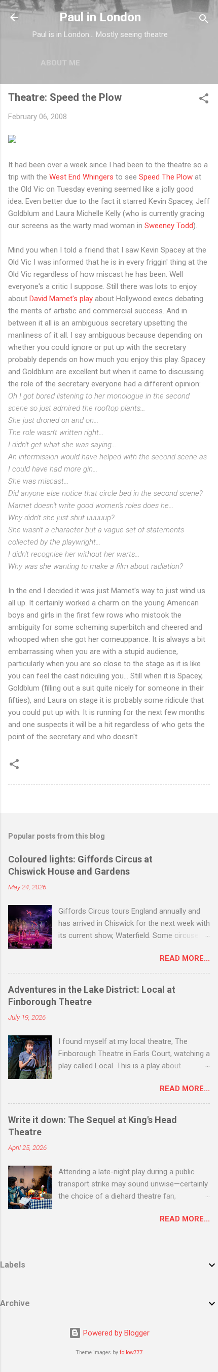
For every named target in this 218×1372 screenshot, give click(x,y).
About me (60, 62)
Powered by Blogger (115, 1333)
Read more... (185, 958)
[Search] (204, 20)
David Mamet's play (61, 298)
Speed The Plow (166, 177)
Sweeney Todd (168, 225)
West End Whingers (81, 177)
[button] (204, 100)
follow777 (131, 1352)
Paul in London (100, 17)
